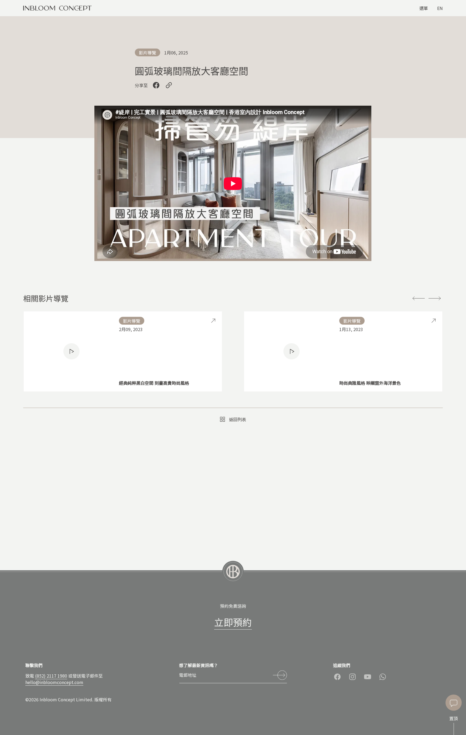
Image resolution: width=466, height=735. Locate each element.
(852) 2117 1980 (51, 675)
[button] (418, 298)
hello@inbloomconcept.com (54, 682)
